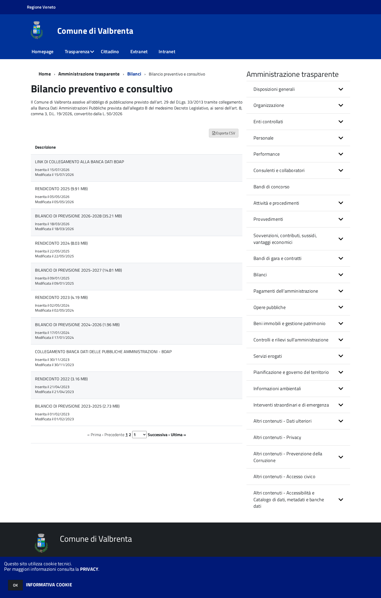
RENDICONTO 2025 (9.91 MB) (61, 188)
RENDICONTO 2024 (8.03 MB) (61, 243)
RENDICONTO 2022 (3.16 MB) (61, 379)
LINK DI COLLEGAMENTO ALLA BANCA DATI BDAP (79, 162)
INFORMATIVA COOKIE (49, 584)
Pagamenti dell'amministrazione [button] (285, 290)
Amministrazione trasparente (89, 73)
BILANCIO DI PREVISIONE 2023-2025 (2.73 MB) (77, 406)
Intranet (167, 51)
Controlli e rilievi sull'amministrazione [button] (290, 339)
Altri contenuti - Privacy (277, 437)
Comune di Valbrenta (95, 30)
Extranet (138, 51)
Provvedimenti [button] (268, 219)
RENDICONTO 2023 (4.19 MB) (61, 297)
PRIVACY (89, 569)
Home (45, 73)
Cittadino (110, 51)
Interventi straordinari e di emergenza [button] (291, 404)
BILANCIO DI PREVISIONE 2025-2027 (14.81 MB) (78, 270)
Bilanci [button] (260, 274)
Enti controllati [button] (268, 121)
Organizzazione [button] (268, 105)
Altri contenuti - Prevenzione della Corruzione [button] (287, 457)
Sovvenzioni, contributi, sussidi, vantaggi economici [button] (285, 239)
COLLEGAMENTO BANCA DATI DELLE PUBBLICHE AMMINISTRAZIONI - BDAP (103, 351)
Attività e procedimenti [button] (276, 203)
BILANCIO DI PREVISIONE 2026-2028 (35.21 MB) (78, 216)
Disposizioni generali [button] (274, 89)
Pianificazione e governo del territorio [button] (291, 372)
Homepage (42, 51)
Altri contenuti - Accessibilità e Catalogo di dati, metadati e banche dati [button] (288, 499)
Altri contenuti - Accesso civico (284, 476)
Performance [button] (266, 153)
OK (15, 585)
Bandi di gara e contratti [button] (277, 258)
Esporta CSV (225, 133)
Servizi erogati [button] (267, 356)
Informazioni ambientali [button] (277, 388)
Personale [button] (263, 137)
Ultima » (178, 434)
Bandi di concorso (271, 186)
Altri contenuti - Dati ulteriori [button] (282, 420)
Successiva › (159, 434)
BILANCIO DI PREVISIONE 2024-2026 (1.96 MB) (77, 324)
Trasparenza (77, 51)
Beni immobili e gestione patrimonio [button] (289, 323)
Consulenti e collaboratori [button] (279, 170)
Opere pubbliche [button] (269, 307)
